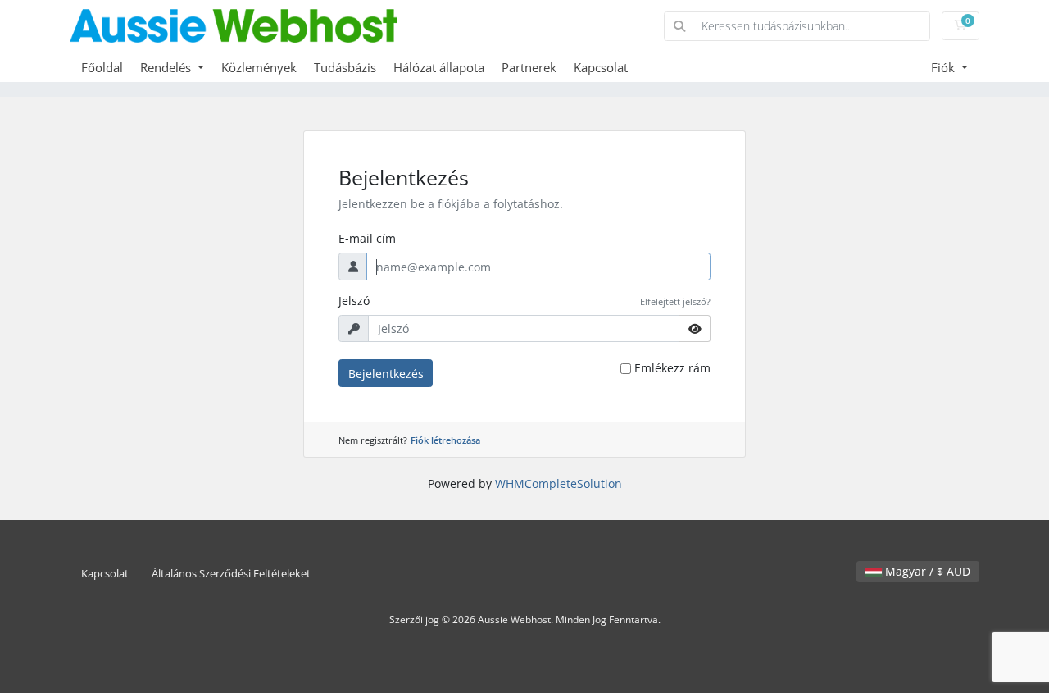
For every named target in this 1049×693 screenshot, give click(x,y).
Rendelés (167, 67)
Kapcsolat (601, 67)
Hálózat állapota (438, 67)
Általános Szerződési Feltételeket (231, 574)
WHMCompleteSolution (558, 483)
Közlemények (259, 67)
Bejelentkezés (386, 373)
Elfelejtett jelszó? (675, 301)
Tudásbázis (345, 67)
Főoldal (102, 67)
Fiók (944, 67)
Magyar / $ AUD (926, 571)
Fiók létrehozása (445, 440)
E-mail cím (367, 238)
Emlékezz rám (672, 368)
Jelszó (354, 300)
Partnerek (529, 67)
